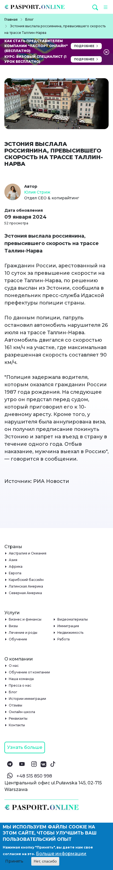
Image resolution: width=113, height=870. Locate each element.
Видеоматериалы (73, 619)
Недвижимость (70, 632)
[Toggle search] (95, 7)
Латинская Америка (26, 586)
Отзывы (15, 705)
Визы (13, 626)
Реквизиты (18, 718)
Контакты (17, 725)
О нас (14, 666)
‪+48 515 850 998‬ (34, 776)
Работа (64, 639)
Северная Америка (25, 593)
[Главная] (36, 7)
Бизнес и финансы (25, 619)
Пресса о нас (20, 685)
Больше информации (61, 853)
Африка (15, 566)
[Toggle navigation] (104, 7)
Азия (13, 560)
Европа (15, 573)
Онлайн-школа (22, 712)
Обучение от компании (29, 672)
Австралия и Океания (27, 553)
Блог (13, 692)
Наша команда (21, 679)
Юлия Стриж (37, 192)
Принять (14, 861)
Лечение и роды (23, 632)
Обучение (18, 639)
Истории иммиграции (27, 699)
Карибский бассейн (26, 580)
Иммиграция (68, 626)
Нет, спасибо (45, 861)
